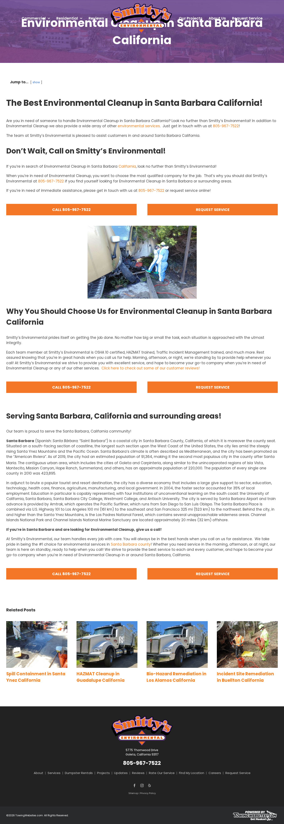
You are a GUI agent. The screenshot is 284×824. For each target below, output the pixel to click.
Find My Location (191, 773)
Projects (103, 773)
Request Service (238, 773)
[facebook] (134, 785)
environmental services (139, 125)
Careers (215, 773)
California (127, 166)
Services (54, 773)
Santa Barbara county (131, 544)
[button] (9, 656)
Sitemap (133, 793)
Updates (121, 773)
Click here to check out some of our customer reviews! (150, 368)
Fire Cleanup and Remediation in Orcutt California (241, 680)
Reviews (138, 773)
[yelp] (149, 785)
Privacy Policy (148, 793)
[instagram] (142, 785)
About (38, 773)
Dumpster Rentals (79, 773)
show (36, 82)
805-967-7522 (226, 125)
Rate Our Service (162, 773)
